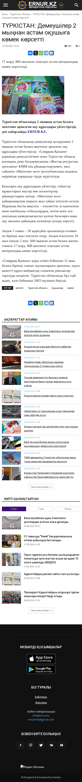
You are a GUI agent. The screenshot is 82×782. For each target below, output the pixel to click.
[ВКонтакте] (30, 53)
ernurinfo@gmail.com (41, 719)
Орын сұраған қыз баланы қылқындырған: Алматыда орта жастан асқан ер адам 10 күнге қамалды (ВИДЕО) (52, 558)
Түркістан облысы (20, 14)
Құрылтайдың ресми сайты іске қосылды (49, 395)
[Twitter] (41, 745)
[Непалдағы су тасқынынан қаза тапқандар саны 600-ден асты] (11, 411)
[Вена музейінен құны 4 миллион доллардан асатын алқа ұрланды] (11, 332)
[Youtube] (61, 745)
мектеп (19, 287)
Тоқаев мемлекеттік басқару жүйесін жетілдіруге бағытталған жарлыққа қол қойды (47, 381)
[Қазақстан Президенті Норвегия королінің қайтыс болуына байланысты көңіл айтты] (11, 473)
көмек (70, 287)
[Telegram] (46, 53)
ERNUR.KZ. (37, 132)
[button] (76, 5)
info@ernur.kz (41, 715)
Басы (5, 14)
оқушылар (57, 287)
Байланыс (41, 697)
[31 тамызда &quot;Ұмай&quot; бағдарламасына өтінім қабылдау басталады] (11, 541)
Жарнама (41, 702)
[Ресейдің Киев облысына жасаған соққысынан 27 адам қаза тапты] (11, 362)
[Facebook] (20, 745)
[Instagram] (31, 745)
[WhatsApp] (41, 53)
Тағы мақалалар (40, 487)
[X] (35, 53)
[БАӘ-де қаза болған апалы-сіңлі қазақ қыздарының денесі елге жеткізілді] (11, 442)
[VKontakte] (51, 745)
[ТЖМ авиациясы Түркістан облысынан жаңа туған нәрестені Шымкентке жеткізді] (11, 458)
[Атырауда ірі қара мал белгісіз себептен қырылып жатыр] (11, 347)
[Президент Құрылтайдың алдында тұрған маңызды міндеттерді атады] (11, 597)
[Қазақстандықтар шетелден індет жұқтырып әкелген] (11, 427)
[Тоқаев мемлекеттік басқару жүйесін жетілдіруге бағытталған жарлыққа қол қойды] (11, 378)
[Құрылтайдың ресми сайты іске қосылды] (11, 396)
